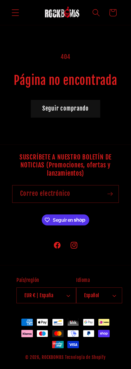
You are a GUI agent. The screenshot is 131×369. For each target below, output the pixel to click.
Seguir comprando (65, 108)
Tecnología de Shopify (85, 357)
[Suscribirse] (110, 194)
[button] (15, 12)
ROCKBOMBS (53, 357)
